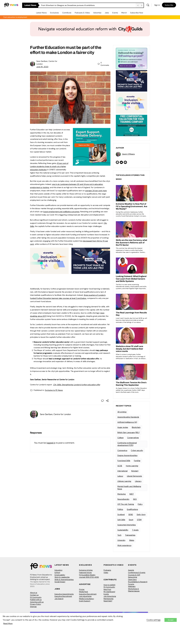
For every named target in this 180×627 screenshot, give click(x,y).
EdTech (57, 572)
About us (33, 592)
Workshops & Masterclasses (134, 590)
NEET (131, 494)
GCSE (119, 466)
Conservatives (133, 437)
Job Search (59, 599)
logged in (51, 442)
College (120, 437)
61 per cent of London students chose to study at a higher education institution (49, 166)
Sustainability (122, 530)
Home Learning (132, 466)
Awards (131, 570)
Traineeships (130, 535)
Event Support (84, 601)
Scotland (121, 514)
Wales (131, 540)
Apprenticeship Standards (128, 417)
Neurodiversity (123, 499)
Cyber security (137, 450)
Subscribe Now (136, 12)
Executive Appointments (64, 594)
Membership (108, 599)
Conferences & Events (136, 572)
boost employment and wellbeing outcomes (61, 211)
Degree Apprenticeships (127, 455)
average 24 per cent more (96, 190)
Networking (132, 577)
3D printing (121, 412)
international (122, 471)
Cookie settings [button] (153, 620)
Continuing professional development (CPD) (127, 444)
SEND (130, 514)
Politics (120, 509)
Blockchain (136, 427)
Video (106, 572)
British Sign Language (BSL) (128, 432)
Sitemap (33, 606)
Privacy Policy (35, 604)
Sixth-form (141, 514)
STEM (139, 519)
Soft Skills (121, 519)
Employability (60, 575)
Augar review (122, 427)
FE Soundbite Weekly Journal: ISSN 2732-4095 (89, 576)
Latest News (41, 12)
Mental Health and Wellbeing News (129, 487)
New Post (107, 589)
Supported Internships (126, 525)
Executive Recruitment (63, 596)
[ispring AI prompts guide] (90, 272)
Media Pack (83, 592)
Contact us (34, 595)
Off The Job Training (125, 504)
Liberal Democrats (134, 476)
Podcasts (107, 570)
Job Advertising (85, 596)
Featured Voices (85, 572)
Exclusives (54, 12)
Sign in (157, 5)
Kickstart (134, 471)
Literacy (138, 481)
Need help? (108, 601)
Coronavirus (122, 450)
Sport (131, 519)
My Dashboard (109, 592)
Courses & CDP (134, 575)
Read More (8, 623)
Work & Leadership (62, 577)
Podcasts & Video (82, 12)
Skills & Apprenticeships (64, 579)
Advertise (97, 12)
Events (115, 12)
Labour (120, 476)
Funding (137, 460)
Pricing (81, 589)
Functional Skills (123, 460)
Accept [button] (170, 620)
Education (58, 570)
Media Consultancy (86, 599)
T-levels (135, 530)
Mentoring (121, 494)
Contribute (66, 12)
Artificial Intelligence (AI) (127, 422)
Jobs (107, 12)
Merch (124, 12)
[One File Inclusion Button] (49, 272)
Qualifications (132, 509)
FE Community (36, 597)
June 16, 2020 (42, 67)
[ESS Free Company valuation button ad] (131, 125)
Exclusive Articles (86, 570)
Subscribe (169, 5)
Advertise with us (37, 602)
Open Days (132, 579)
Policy (140, 504)
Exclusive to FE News (54, 390)
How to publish (109, 585)
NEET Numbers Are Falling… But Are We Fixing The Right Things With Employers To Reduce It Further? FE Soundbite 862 (88, 5)
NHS (135, 499)
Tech (119, 535)
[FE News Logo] (11, 4)
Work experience (124, 545)
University (121, 540)
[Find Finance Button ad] (131, 58)
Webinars (131, 586)
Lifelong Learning (124, 481)
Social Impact (60, 582)
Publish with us (36, 599)
